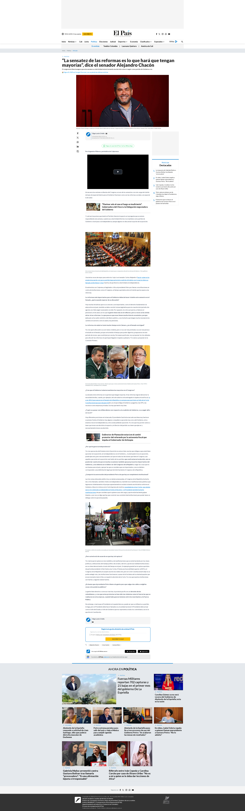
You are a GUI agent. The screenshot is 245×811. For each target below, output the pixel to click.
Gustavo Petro (116, 645)
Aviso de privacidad (111, 800)
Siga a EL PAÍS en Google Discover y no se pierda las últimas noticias (86, 72)
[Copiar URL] (77, 151)
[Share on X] (77, 137)
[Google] (130, 651)
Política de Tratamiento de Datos (106, 634)
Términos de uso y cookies (126, 800)
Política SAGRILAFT (88, 802)
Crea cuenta (77, 34)
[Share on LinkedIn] (77, 146)
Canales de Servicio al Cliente (103, 798)
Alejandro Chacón (94, 645)
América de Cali (147, 46)
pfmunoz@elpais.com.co (114, 808)
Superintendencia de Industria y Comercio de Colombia (99, 804)
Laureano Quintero (129, 46)
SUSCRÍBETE (88, 34)
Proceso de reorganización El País (93, 806)
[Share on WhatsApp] (77, 142)
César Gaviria (105, 645)
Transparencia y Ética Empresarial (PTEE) (109, 802)
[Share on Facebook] (77, 133)
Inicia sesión (67, 34)
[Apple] (143, 651)
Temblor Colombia (110, 46)
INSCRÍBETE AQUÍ (118, 639)
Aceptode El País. (106, 634)
